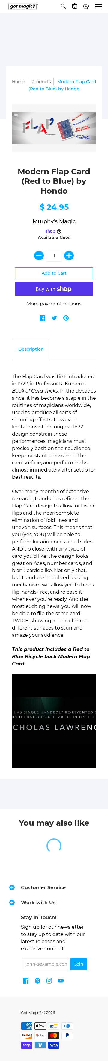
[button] (63, 6)
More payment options (54, 304)
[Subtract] (39, 255)
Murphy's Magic (54, 221)
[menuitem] (63, 6)
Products (41, 81)
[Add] (69, 255)
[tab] (31, 349)
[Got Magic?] (22, 6)
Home (18, 81)
